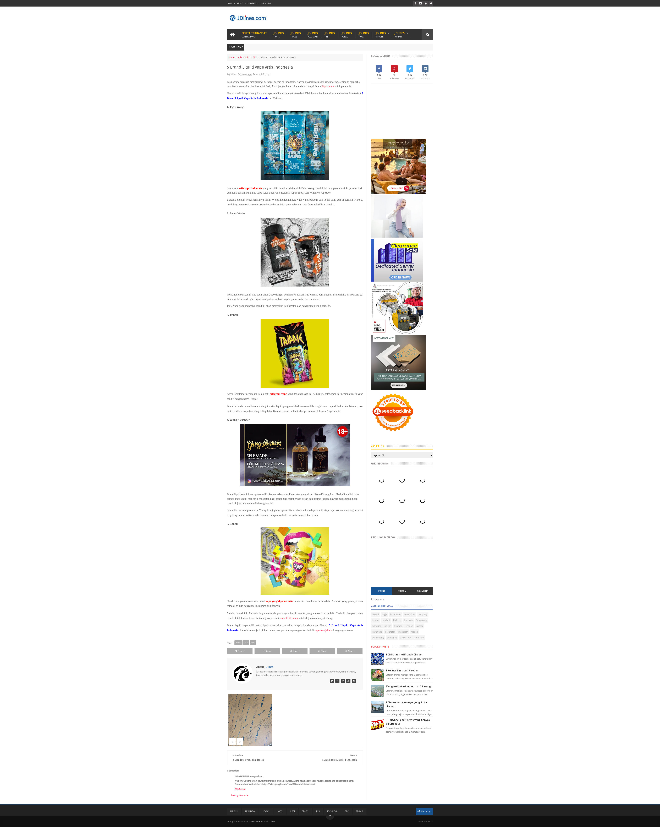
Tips (255, 57)
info (247, 57)
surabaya (419, 637)
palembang (378, 637)
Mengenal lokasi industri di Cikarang (408, 686)
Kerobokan (409, 614)
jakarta (419, 626)
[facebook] (415, 3)
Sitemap (251, 3)
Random (402, 591)
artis (240, 57)
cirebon (409, 626)
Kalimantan (395, 614)
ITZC (347, 811)
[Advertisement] (370, 18)
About (240, 3)
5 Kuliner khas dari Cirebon (402, 670)
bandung (376, 626)
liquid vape (328, 86)
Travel (305, 811)
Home (229, 3)
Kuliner (234, 811)
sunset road (405, 637)
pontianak (392, 637)
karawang (377, 632)
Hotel (280, 811)
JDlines (279, 35)
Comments (422, 591)
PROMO (359, 811)
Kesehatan (250, 811)
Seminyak (408, 620)
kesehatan (390, 632)
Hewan (266, 811)
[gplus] (425, 3)
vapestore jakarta (323, 630)
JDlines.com (254, 821)
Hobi (292, 811)
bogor (387, 626)
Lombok (386, 620)
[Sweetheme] (343, 681)
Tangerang (421, 620)
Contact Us (265, 3)
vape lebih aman (289, 618)
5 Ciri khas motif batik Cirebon (404, 654)
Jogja (384, 614)
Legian (375, 620)
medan (414, 632)
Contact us (426, 811)
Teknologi (332, 811)
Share (268, 651)
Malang (397, 620)
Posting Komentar (240, 795)
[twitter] (430, 3)
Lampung (422, 614)
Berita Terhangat (254, 35)
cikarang (398, 626)
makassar (403, 632)
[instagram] (420, 3)
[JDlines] (332, 681)
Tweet (241, 651)
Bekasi (375, 614)
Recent (381, 591)
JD (432, 821)
